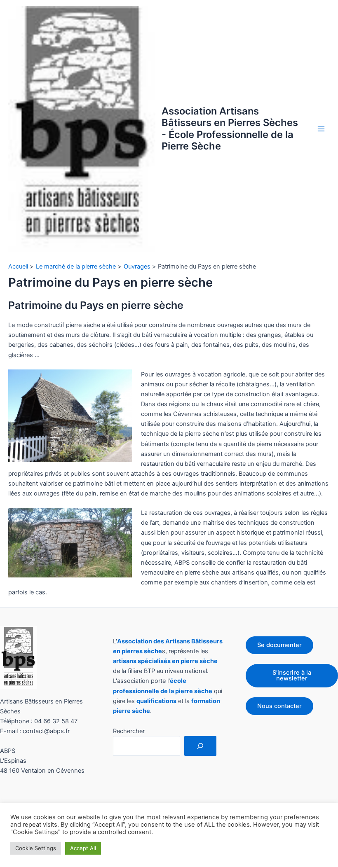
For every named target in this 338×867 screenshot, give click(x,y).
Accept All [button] (83, 848)
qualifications (156, 701)
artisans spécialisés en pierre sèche (165, 661)
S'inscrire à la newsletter (291, 675)
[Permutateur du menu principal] (321, 129)
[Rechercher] (200, 746)
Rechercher (129, 731)
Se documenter (279, 645)
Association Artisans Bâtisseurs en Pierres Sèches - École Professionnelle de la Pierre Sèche (230, 128)
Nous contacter (279, 706)
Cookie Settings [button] (35, 848)
